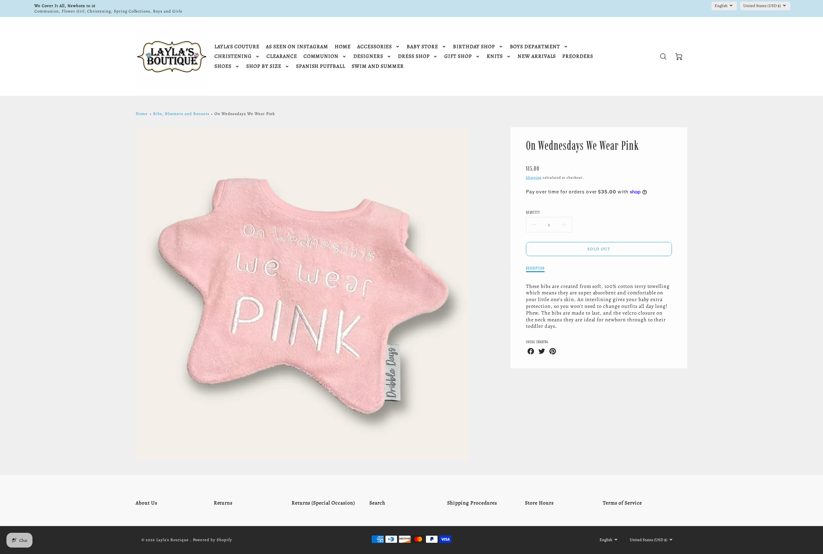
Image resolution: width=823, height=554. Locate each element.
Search (377, 502)
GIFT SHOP (458, 56)
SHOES (222, 66)
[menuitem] (236, 47)
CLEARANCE (282, 56)
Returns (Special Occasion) (323, 502)
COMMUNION (321, 56)
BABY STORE (422, 46)
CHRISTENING (233, 56)
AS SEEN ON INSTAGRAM (297, 46)
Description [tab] (535, 268)
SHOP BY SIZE (263, 66)
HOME (343, 46)
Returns (223, 502)
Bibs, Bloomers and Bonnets (181, 113)
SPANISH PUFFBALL (320, 66)
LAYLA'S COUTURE (236, 46)
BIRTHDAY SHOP (474, 46)
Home (142, 113)
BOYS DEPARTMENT (535, 46)
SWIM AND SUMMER (377, 66)
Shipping (534, 177)
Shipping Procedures (472, 502)
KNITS (495, 56)
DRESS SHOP (414, 56)
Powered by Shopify (212, 539)
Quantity (533, 212)
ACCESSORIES (374, 46)
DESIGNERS (368, 56)
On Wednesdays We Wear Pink (244, 113)
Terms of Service (622, 502)
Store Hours (539, 502)
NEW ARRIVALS (537, 56)
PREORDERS (577, 56)
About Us (146, 502)
